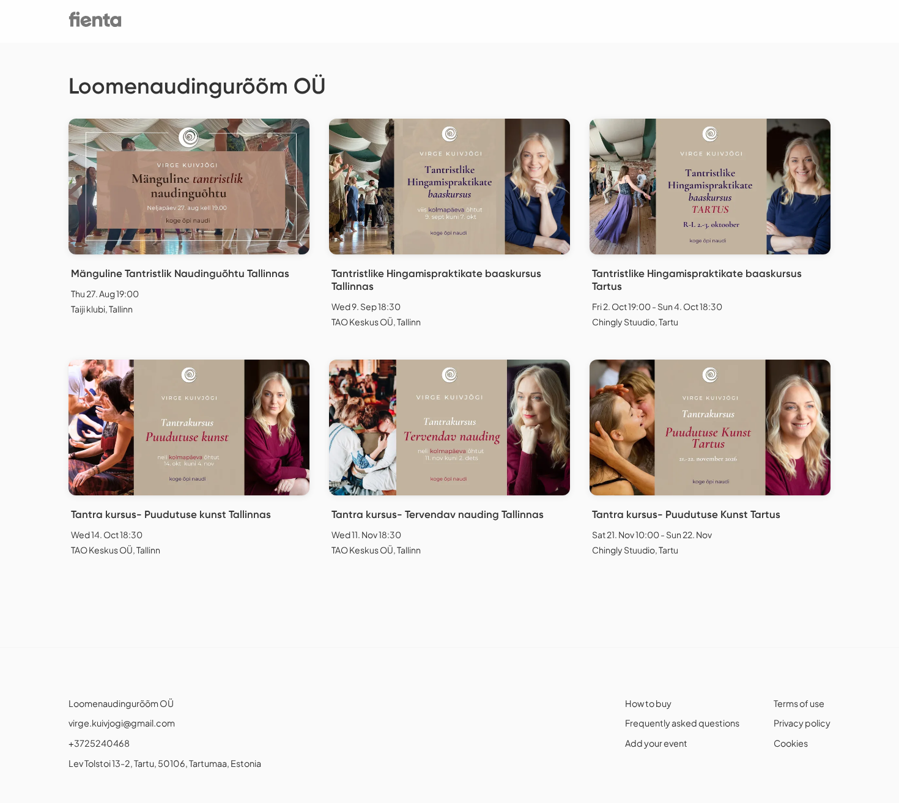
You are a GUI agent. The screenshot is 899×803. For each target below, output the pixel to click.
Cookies (791, 743)
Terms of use (799, 703)
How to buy (648, 703)
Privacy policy (802, 722)
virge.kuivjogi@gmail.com (121, 722)
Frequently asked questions (682, 722)
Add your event (656, 743)
